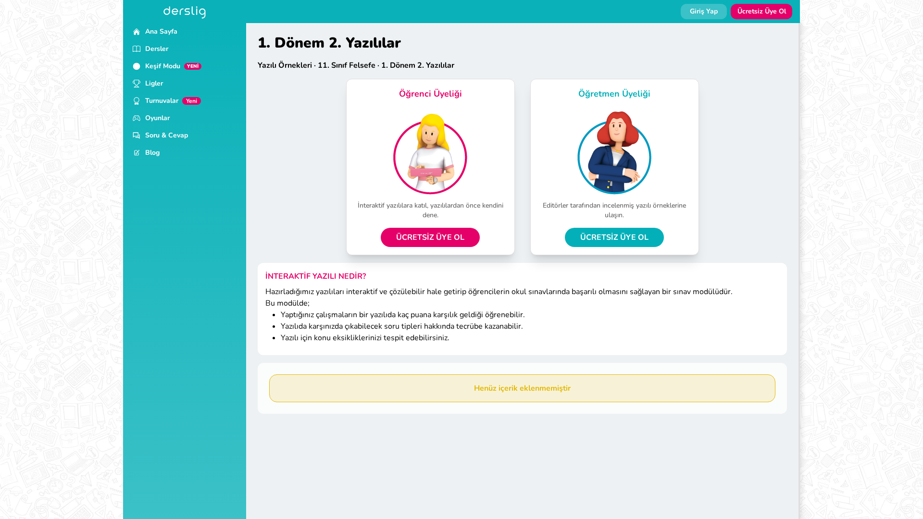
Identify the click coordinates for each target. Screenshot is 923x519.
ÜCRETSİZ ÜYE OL (430, 237)
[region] (184, 271)
